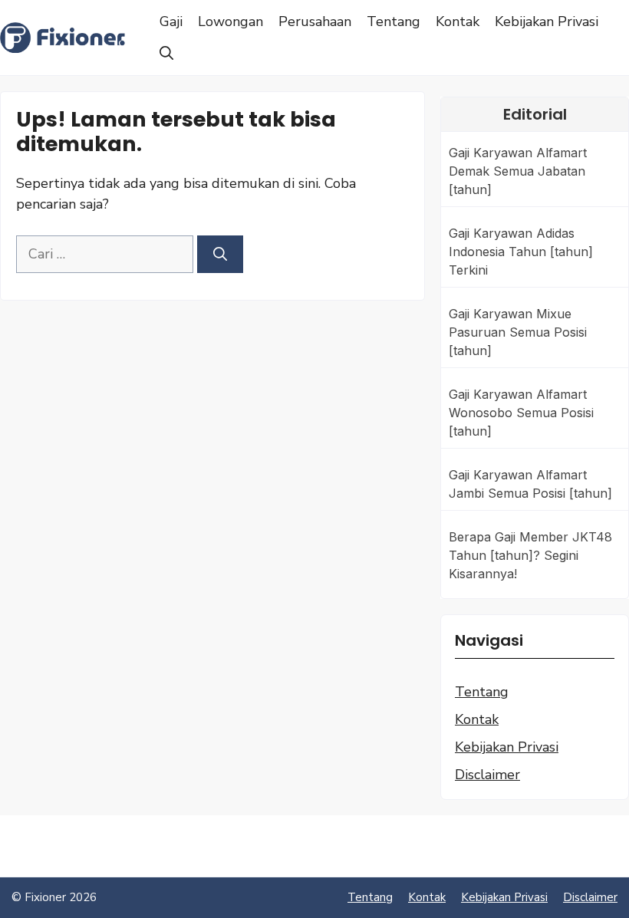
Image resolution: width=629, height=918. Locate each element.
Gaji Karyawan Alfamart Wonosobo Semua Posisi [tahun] (521, 413)
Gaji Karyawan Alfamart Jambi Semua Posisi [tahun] (530, 484)
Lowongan (230, 21)
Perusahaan (314, 21)
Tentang (393, 21)
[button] (166, 54)
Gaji (171, 21)
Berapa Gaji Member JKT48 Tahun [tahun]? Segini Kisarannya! (530, 555)
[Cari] (220, 254)
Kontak (457, 21)
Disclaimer (487, 774)
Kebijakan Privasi (546, 21)
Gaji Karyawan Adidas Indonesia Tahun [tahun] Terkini (521, 251)
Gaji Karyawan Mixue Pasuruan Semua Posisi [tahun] (518, 332)
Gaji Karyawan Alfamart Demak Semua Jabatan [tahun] (518, 171)
